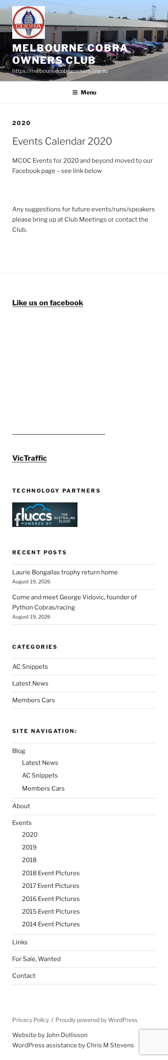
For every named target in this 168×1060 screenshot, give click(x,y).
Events (22, 823)
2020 (30, 834)
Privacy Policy (30, 1019)
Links (20, 942)
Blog (18, 751)
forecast (58, 430)
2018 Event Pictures (51, 873)
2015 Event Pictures (51, 911)
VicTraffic (29, 458)
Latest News (30, 683)
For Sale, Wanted (36, 959)
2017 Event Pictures (51, 886)
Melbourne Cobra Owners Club (70, 54)
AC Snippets (30, 666)
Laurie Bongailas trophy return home (65, 572)
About (21, 806)
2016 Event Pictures (51, 899)
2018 (29, 860)
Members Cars (33, 700)
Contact (23, 975)
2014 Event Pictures (51, 924)
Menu (88, 92)
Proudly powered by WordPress (96, 1019)
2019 (29, 847)
